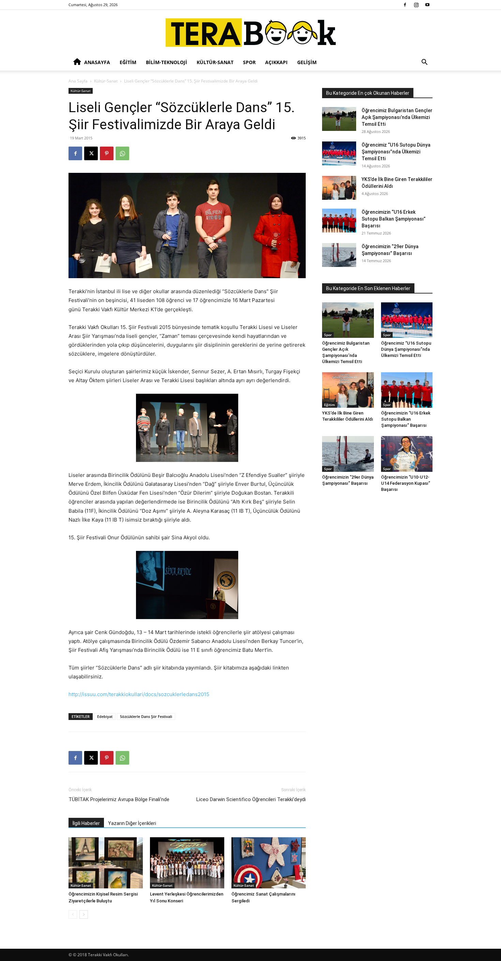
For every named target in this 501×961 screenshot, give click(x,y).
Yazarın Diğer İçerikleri (132, 823)
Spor (249, 62)
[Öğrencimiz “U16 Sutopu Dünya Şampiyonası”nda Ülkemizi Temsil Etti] (339, 153)
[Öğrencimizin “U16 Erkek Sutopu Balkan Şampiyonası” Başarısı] (339, 220)
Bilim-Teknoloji (166, 62)
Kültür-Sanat (215, 62)
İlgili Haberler (86, 823)
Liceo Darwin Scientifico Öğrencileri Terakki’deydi (251, 799)
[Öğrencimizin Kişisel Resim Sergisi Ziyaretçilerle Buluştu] (106, 862)
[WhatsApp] (122, 153)
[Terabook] (250, 32)
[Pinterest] (106, 153)
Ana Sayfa (78, 81)
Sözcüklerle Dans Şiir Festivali (146, 716)
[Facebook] (405, 5)
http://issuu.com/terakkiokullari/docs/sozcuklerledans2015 (139, 694)
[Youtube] (427, 5)
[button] (424, 63)
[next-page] (83, 914)
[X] (91, 153)
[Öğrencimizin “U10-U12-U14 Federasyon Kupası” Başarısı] (407, 453)
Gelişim (307, 62)
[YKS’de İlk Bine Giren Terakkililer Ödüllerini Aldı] (339, 188)
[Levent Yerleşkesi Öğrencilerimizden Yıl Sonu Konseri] (187, 862)
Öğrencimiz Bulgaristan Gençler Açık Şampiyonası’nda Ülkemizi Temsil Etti (397, 117)
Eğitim (128, 62)
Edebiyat (104, 716)
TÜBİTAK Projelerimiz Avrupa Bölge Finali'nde (119, 799)
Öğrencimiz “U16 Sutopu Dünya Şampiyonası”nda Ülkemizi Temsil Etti (396, 151)
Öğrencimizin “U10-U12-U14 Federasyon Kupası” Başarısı (405, 483)
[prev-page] (73, 914)
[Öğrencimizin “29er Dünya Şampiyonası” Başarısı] (339, 255)
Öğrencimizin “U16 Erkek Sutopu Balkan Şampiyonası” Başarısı (394, 218)
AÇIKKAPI (276, 62)
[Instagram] (416, 5)
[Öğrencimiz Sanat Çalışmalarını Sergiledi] (268, 862)
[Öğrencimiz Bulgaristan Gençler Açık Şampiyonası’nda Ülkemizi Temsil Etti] (339, 119)
